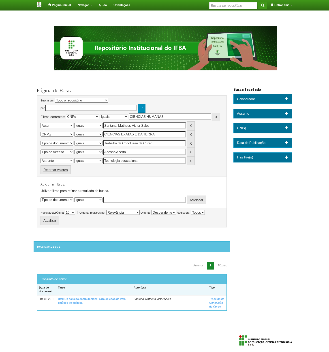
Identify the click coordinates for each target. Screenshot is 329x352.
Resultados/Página (52, 212)
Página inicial (61, 5)
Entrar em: (281, 5)
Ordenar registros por (92, 212)
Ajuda (103, 5)
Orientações (121, 5)
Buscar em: (47, 100)
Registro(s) (183, 212)
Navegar (84, 5)
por (43, 108)
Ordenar (146, 212)
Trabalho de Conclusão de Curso (216, 302)
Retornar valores (55, 170)
